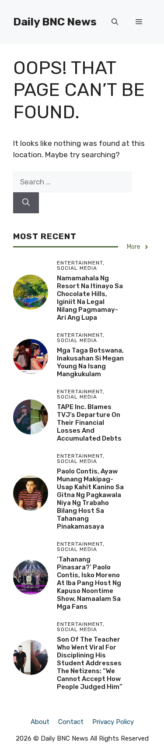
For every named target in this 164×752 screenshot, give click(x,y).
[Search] (26, 202)
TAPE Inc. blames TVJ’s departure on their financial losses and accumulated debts (89, 422)
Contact (71, 722)
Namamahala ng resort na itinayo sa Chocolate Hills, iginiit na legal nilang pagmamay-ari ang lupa (90, 297)
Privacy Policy (113, 722)
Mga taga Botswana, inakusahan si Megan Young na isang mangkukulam (90, 362)
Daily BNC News (55, 21)
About (40, 722)
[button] (115, 22)
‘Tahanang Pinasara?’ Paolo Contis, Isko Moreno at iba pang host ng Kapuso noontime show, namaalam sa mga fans (89, 583)
